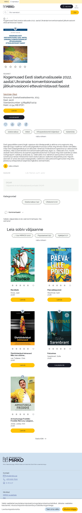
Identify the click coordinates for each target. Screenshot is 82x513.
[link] (10, 94)
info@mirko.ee (11, 476)
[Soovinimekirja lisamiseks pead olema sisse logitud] (5, 124)
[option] (13, 132)
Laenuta (14, 111)
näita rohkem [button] (41, 136)
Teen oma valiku (52, 509)
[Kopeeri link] (19, 124)
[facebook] (26, 124)
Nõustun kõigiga (70, 509)
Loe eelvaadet (14, 117)
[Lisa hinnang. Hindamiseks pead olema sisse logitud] (15, 66)
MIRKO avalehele (10, 495)
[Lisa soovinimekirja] (33, 285)
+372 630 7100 (12, 479)
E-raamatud (14, 2)
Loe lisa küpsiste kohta (11, 509)
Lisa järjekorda (59, 365)
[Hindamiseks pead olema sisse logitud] (12, 124)
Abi (4, 498)
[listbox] (41, 132)
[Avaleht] (9, 6)
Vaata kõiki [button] (39, 439)
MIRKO (6, 2)
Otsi (74, 12)
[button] (11, 166)
